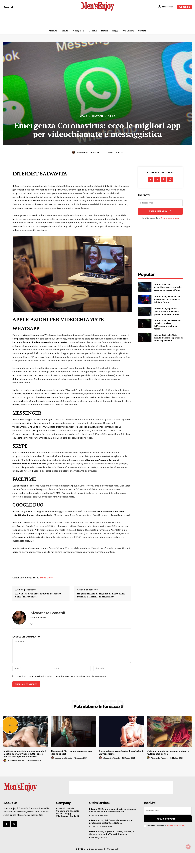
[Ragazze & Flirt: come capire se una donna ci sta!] (73, 731)
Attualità (93, 827)
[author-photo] (5, 760)
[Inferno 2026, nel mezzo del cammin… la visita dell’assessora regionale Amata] (144, 323)
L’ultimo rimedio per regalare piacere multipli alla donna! (168, 752)
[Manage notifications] (188, 846)
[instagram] (31, 622)
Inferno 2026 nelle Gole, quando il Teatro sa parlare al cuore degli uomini (168, 337)
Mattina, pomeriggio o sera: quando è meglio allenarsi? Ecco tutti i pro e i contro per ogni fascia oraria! (24, 754)
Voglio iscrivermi (158, 211)
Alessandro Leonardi (88, 152)
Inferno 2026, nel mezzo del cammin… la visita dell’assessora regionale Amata (167, 324)
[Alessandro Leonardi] (74, 152)
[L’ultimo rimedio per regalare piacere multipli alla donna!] (169, 731)
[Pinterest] (163, 179)
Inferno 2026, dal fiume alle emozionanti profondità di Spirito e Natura (167, 299)
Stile (111, 116)
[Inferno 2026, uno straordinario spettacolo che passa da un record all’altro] (144, 287)
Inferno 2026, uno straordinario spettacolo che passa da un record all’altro (168, 287)
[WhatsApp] (170, 179)
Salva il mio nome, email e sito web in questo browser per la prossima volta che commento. (61, 676)
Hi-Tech (97, 116)
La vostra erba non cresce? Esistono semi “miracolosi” (38, 595)
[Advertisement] (97, 20)
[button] (8, 7)
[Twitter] (157, 179)
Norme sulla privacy (170, 218)
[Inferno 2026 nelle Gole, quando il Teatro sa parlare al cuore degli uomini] (144, 337)
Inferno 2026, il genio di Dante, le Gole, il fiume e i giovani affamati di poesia (166, 311)
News (83, 116)
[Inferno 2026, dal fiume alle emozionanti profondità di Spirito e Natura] (144, 299)
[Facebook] (150, 179)
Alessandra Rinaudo (16, 761)
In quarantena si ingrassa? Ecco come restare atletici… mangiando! (101, 595)
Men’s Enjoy (46, 577)
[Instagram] (14, 824)
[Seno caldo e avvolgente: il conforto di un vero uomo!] (121, 731)
